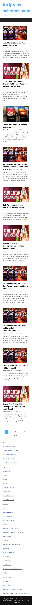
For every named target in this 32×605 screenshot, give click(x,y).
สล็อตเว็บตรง (6, 492)
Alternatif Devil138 (9, 488)
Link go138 (6, 585)
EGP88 (5, 479)
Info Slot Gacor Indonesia (11, 463)
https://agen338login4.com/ (12, 544)
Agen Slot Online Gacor (10, 450)
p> (3, 475)
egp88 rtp (6, 548)
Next (16, 436)
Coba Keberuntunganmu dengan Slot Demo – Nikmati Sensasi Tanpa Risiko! (15, 83)
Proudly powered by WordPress (12, 600)
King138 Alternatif (8, 496)
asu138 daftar (7, 565)
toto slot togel (7, 577)
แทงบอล (5, 504)
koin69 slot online (8, 552)
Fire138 (5, 442)
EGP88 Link (6, 471)
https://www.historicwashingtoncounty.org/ (16, 593)
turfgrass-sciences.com (21, 599)
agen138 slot (7, 536)
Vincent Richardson (7, 48)
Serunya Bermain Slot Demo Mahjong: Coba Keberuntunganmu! (15, 328)
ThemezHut (16, 602)
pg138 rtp (6, 524)
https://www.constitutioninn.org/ (13, 569)
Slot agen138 (7, 557)
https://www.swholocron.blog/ (12, 589)
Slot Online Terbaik (9, 446)
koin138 (5, 573)
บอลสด (5, 508)
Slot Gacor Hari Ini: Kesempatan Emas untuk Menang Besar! (13, 245)
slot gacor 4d (7, 581)
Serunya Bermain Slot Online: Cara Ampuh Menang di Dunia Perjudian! (15, 285)
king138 (5, 483)
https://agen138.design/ (10, 528)
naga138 (5, 540)
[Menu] (3, 20)
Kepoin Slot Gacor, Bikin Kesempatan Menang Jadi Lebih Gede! (14, 406)
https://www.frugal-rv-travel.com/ (13, 532)
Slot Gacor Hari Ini (8, 459)
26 (25, 432)
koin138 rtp (6, 561)
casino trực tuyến (8, 512)
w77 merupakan (8, 516)
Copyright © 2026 (9, 599)
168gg (6, 475)
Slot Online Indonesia (9, 455)
